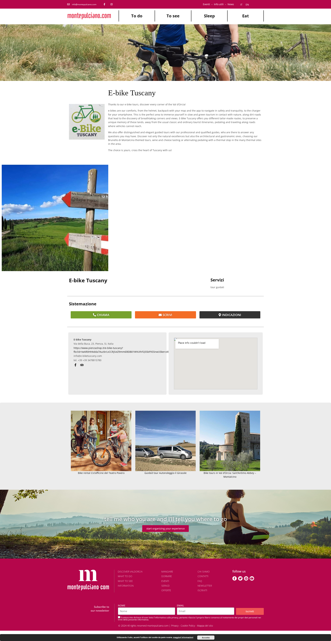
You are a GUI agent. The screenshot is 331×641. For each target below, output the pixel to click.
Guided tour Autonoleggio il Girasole (165, 473)
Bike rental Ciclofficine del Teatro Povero (101, 473)
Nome (121, 605)
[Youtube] (252, 578)
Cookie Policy (188, 625)
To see (173, 16)
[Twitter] (240, 578)
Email (180, 605)
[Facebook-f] (234, 578)
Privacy (174, 625)
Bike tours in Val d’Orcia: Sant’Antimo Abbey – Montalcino (230, 474)
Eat (245, 16)
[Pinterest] (246, 578)
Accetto (206, 637)
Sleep (209, 16)
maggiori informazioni (183, 637)
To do (136, 16)
